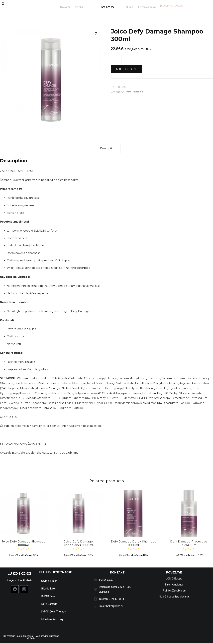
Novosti (65, 7)
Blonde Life (48, 588)
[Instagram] (24, 589)
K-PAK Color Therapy (53, 611)
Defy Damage (133, 92)
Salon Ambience (174, 584)
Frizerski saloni (147, 7)
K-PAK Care (48, 596)
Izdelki (79, 7)
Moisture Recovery (52, 619)
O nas (129, 7)
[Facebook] (15, 589)
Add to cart (126, 69)
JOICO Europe (174, 578)
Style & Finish (49, 580)
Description (107, 148)
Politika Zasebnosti (174, 590)
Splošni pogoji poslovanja (174, 596)
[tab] (107, 148)
